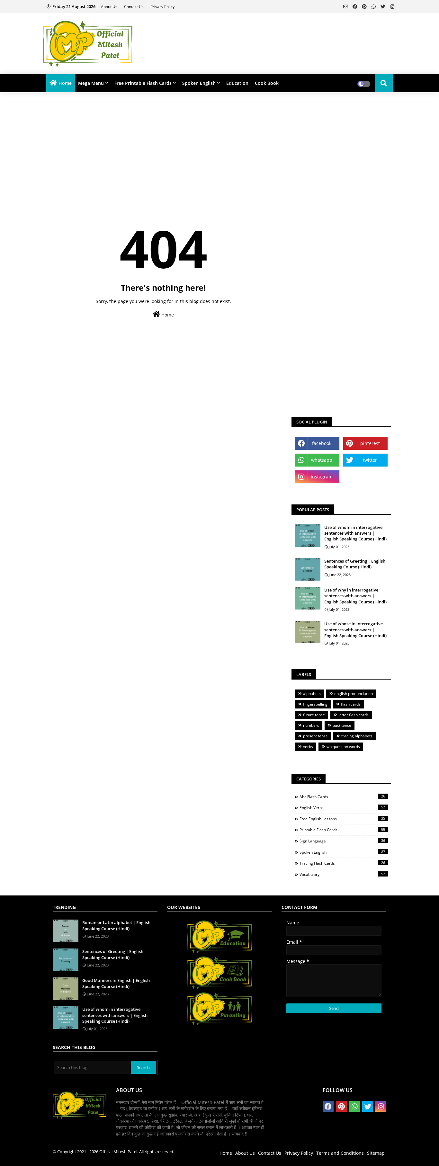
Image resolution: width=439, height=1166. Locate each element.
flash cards (351, 704)
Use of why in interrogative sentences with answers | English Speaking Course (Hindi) (355, 595)
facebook (321, 443)
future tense (314, 714)
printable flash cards (342, 829)
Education (237, 83)
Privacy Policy (162, 6)
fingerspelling (315, 704)
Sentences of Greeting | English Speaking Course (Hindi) (354, 564)
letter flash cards (353, 714)
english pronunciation (353, 693)
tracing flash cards (342, 863)
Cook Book (267, 83)
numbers (311, 725)
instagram (322, 477)
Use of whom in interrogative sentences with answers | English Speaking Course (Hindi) (355, 533)
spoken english (342, 852)
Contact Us (134, 6)
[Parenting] (219, 1024)
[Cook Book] (219, 988)
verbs (308, 746)
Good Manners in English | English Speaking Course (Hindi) (116, 983)
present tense (315, 736)
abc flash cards (342, 796)
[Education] (219, 952)
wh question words (343, 746)
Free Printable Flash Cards (143, 83)
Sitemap (376, 1153)
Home (65, 83)
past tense (342, 725)
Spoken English (199, 83)
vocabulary (342, 874)
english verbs (342, 807)
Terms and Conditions (340, 1153)
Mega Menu (91, 83)
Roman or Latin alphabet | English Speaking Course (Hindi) (116, 925)
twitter (370, 460)
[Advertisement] (285, 34)
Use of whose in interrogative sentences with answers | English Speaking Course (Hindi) (355, 629)
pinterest (370, 443)
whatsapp (321, 460)
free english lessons (342, 819)
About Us (109, 6)
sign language (342, 841)
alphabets (312, 693)
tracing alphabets (356, 736)
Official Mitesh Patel (118, 1151)
